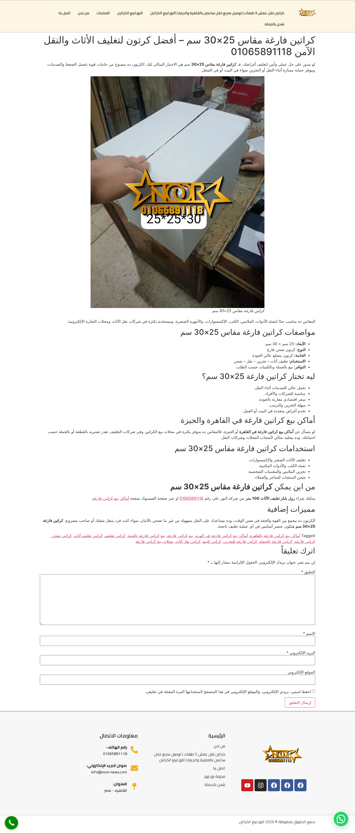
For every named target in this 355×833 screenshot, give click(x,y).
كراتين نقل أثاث (188, 541)
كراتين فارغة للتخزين (240, 541)
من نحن (83, 12)
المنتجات (103, 12)
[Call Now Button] (11, 822)
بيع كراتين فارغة (180, 535)
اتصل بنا (64, 12)
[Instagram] (261, 785)
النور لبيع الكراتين (130, 12)
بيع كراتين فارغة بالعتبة (146, 535)
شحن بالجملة (274, 24)
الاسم (309, 633)
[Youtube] (247, 785)
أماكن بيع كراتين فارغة (110, 498)
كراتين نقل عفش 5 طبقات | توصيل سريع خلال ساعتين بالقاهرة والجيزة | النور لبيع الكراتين (217, 12)
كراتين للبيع (212, 541)
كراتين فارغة (305, 541)
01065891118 (191, 498)
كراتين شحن (62, 535)
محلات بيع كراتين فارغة (154, 541)
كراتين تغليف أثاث (88, 535)
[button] (341, 819)
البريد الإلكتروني (300, 653)
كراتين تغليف (115, 535)
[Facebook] (300, 785)
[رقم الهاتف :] (134, 749)
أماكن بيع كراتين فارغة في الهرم (221, 535)
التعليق (308, 572)
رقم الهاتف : (116, 747)
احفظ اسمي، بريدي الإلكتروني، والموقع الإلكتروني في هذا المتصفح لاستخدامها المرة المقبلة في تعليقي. (228, 691)
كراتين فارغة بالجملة (275, 541)
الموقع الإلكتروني (301, 672)
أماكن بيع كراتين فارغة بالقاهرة (275, 535)
